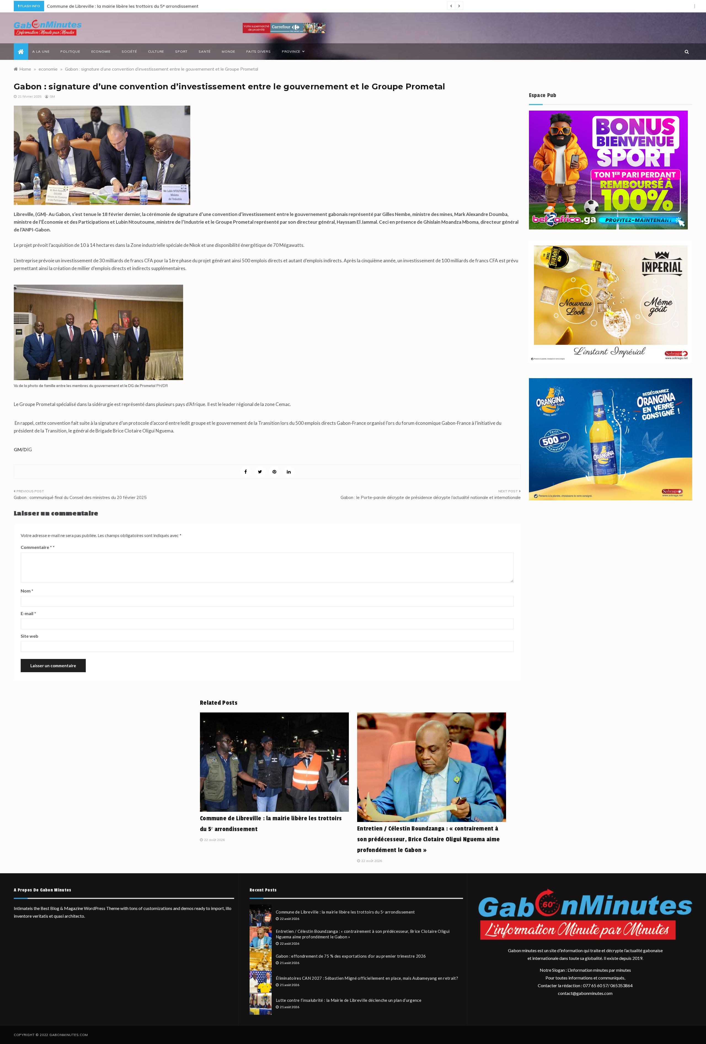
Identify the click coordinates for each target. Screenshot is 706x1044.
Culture (156, 51)
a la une (40, 51)
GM (52, 96)
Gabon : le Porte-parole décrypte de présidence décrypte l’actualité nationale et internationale (431, 497)
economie (101, 51)
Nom (27, 590)
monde (228, 51)
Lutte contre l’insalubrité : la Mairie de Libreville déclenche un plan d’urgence (348, 1000)
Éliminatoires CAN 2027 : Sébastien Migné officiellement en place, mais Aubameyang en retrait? (367, 978)
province (291, 51)
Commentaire (36, 547)
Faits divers (258, 51)
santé (205, 51)
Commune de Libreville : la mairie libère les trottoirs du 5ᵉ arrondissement (122, 6)
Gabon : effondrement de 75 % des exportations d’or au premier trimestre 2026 (351, 956)
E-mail (28, 613)
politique (70, 51)
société (129, 51)
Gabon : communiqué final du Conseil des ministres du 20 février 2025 (80, 497)
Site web (29, 636)
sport (181, 51)
